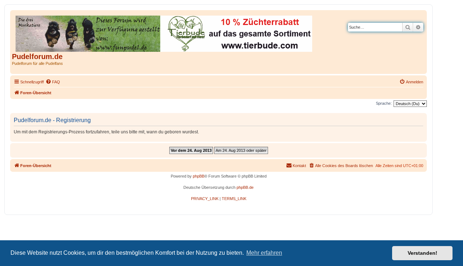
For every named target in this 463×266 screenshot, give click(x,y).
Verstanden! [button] (422, 253)
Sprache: (384, 103)
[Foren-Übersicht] (164, 32)
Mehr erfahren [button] (264, 253)
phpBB (198, 176)
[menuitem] (53, 82)
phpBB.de (245, 187)
